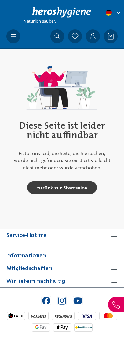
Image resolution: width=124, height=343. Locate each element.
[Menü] (13, 36)
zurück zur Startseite (62, 187)
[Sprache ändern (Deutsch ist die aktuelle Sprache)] (113, 13)
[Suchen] (57, 36)
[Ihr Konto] (93, 36)
